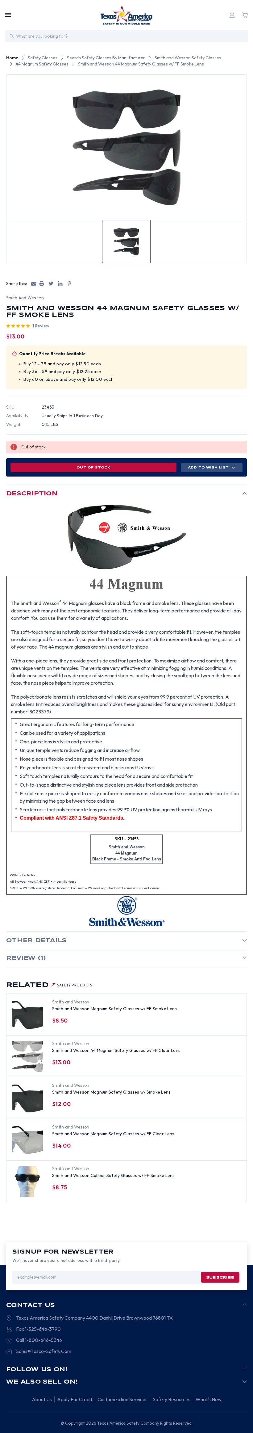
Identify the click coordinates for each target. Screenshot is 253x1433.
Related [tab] (49, 985)
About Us (42, 1399)
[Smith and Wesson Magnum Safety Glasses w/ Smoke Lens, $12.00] (27, 1098)
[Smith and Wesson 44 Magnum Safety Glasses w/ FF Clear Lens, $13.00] (27, 1056)
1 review (40, 326)
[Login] (232, 15)
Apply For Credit (74, 1399)
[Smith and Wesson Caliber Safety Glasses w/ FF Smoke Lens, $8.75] (27, 1181)
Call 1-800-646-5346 (39, 1340)
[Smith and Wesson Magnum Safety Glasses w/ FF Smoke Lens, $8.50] (27, 1014)
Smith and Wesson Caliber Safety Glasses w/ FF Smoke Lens (113, 1175)
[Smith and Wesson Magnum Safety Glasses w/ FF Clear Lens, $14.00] (27, 1139)
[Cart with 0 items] (244, 15)
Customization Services (122, 1399)
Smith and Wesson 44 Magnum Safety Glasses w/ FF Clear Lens (116, 1050)
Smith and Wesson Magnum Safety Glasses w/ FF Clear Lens (113, 1134)
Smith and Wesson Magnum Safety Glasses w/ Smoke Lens (111, 1092)
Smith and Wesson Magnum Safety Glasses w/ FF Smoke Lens (114, 1008)
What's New (209, 1399)
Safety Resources (171, 1399)
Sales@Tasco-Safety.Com (43, 1351)
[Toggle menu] (8, 15)
